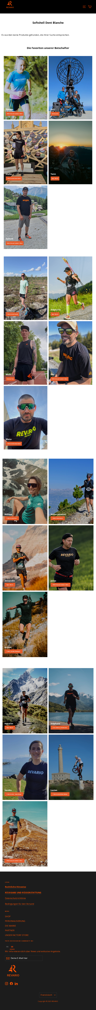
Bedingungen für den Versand (19, 903)
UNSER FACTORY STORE (16, 935)
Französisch (46, 995)
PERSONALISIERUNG (15, 921)
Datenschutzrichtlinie (15, 898)
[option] (7, 947)
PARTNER (9, 930)
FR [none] (7, 947)
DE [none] (12, 947)
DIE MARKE (10, 925)
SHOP (8, 916)
